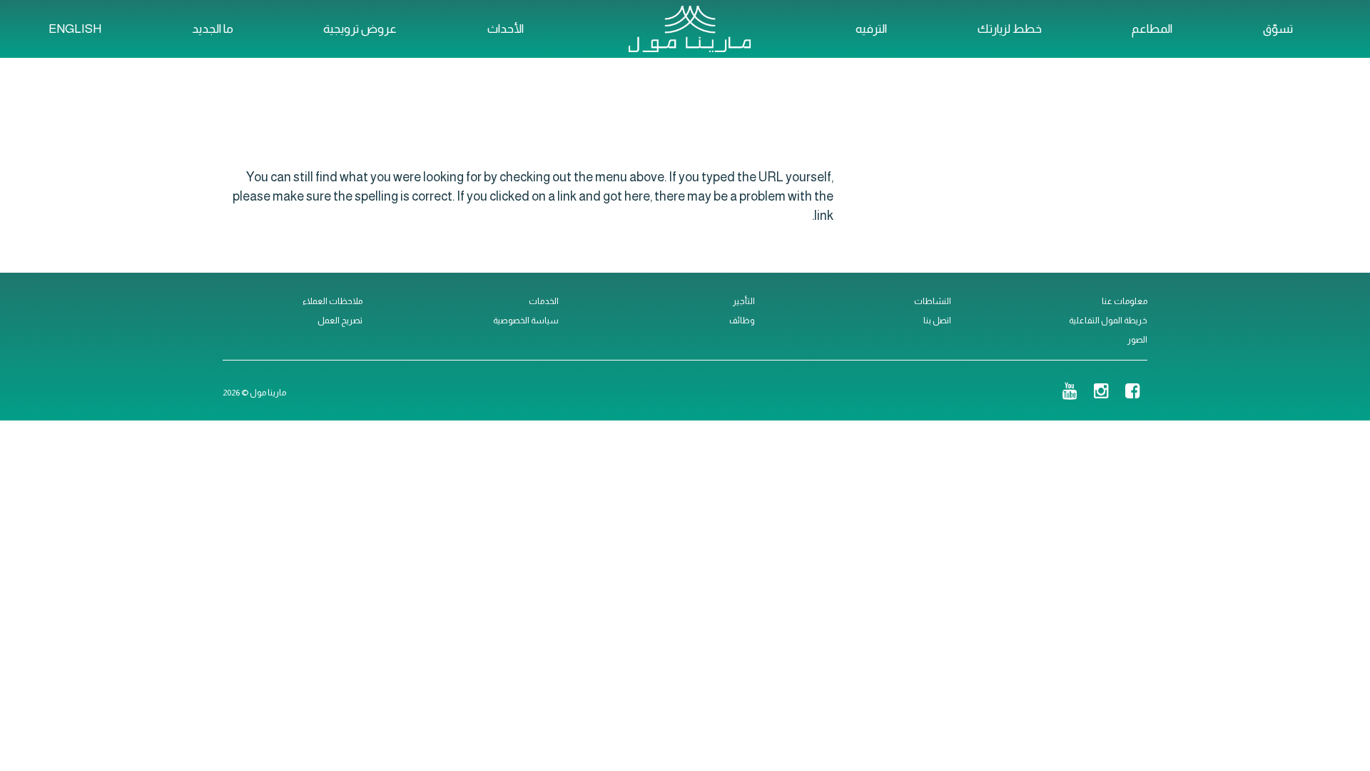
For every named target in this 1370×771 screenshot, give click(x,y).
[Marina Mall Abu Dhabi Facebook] (1132, 393)
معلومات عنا (1124, 301)
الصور (1137, 340)
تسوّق (1278, 29)
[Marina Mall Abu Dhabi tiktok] (1046, 393)
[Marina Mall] (690, 28)
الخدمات (544, 301)
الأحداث (505, 29)
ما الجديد (212, 29)
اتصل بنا (937, 321)
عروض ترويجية (360, 29)
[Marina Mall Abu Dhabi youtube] (1070, 393)
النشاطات (932, 301)
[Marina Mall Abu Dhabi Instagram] (1101, 393)
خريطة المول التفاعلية (1108, 321)
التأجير (744, 301)
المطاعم (1152, 29)
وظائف (742, 321)
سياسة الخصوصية (526, 321)
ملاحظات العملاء (332, 301)
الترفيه (871, 29)
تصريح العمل (340, 321)
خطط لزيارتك (1010, 29)
